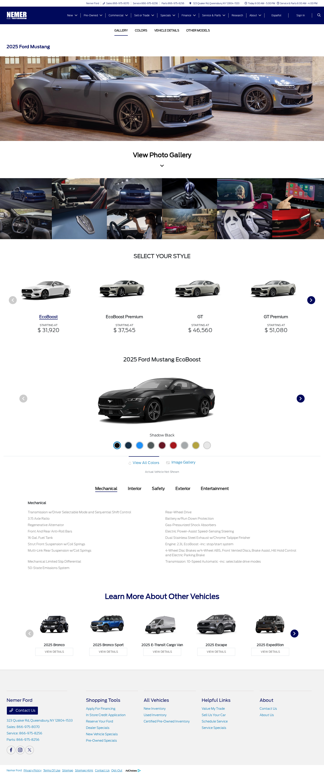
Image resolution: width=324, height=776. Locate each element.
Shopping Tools (103, 700)
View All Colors (145, 463)
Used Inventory (155, 715)
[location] (190, 3)
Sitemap (67, 770)
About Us (267, 715)
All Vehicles (156, 700)
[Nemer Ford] (27, 15)
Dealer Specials (97, 728)
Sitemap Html (84, 770)
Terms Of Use (51, 770)
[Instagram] (20, 750)
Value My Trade (213, 708)
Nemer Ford (14, 770)
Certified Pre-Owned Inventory (167, 721)
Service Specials (214, 728)
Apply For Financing (100, 708)
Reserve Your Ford (99, 721)
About (266, 700)
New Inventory (155, 708)
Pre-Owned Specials (101, 740)
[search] (319, 15)
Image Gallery (183, 462)
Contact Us (25, 710)
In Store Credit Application (106, 715)
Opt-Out (116, 770)
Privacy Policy (32, 770)
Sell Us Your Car (214, 715)
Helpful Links (216, 700)
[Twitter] (29, 750)
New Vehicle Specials (102, 734)
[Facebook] (11, 750)
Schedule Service (215, 721)
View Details (54, 651)
